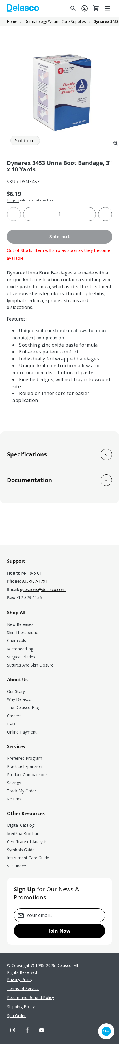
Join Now (59, 931)
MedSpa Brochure (24, 833)
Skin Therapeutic (22, 632)
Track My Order (21, 791)
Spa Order (16, 1015)
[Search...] (73, 8)
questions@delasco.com (43, 589)
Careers (14, 716)
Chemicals (16, 640)
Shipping (13, 200)
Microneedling (20, 649)
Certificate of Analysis (27, 841)
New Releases (20, 624)
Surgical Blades (21, 657)
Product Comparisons (27, 774)
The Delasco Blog (23, 707)
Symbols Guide (21, 849)
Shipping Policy (21, 1006)
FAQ (11, 724)
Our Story (16, 691)
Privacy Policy (19, 979)
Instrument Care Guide (28, 857)
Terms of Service (23, 988)
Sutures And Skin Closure (30, 665)
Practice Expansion (24, 766)
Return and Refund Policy (30, 997)
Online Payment (22, 732)
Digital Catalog (20, 825)
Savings (14, 782)
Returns (14, 799)
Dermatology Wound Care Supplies (55, 21)
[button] (108, 8)
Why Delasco (19, 699)
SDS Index (16, 866)
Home (12, 21)
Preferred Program (24, 758)
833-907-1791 (35, 581)
